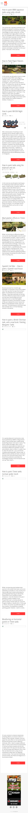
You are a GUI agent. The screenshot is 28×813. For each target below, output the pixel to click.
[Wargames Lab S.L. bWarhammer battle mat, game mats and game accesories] (14, 798)
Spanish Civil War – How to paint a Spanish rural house (12, 267)
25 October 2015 (6, 220)
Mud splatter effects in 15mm (13, 217)
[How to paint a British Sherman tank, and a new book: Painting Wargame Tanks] (14, 382)
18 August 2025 (6, 14)
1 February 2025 (6, 62)
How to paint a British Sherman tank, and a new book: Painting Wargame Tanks (14, 322)
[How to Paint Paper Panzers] (14, 69)
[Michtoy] (14, 791)
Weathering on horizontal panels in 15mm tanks (11, 620)
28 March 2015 (6, 270)
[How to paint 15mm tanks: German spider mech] (14, 531)
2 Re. (14, 326)
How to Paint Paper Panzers (12, 60)
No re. (13, 14)
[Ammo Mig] (14, 776)
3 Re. (12, 169)
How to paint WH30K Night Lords (12, 112)
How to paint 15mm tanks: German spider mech (12, 472)
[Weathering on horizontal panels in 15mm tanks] (14, 679)
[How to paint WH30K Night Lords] (14, 123)
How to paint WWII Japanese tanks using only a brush (13, 11)
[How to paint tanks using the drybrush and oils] (14, 176)
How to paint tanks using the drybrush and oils (13, 166)
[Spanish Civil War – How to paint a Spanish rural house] (14, 278)
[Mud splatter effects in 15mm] (14, 226)
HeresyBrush (15, 811)
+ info (18, 55)
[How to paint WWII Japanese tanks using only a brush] (14, 20)
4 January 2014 (6, 623)
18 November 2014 (7, 326)
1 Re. (13, 220)
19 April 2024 (6, 169)
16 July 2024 (5, 115)
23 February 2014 (6, 476)
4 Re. (13, 62)
